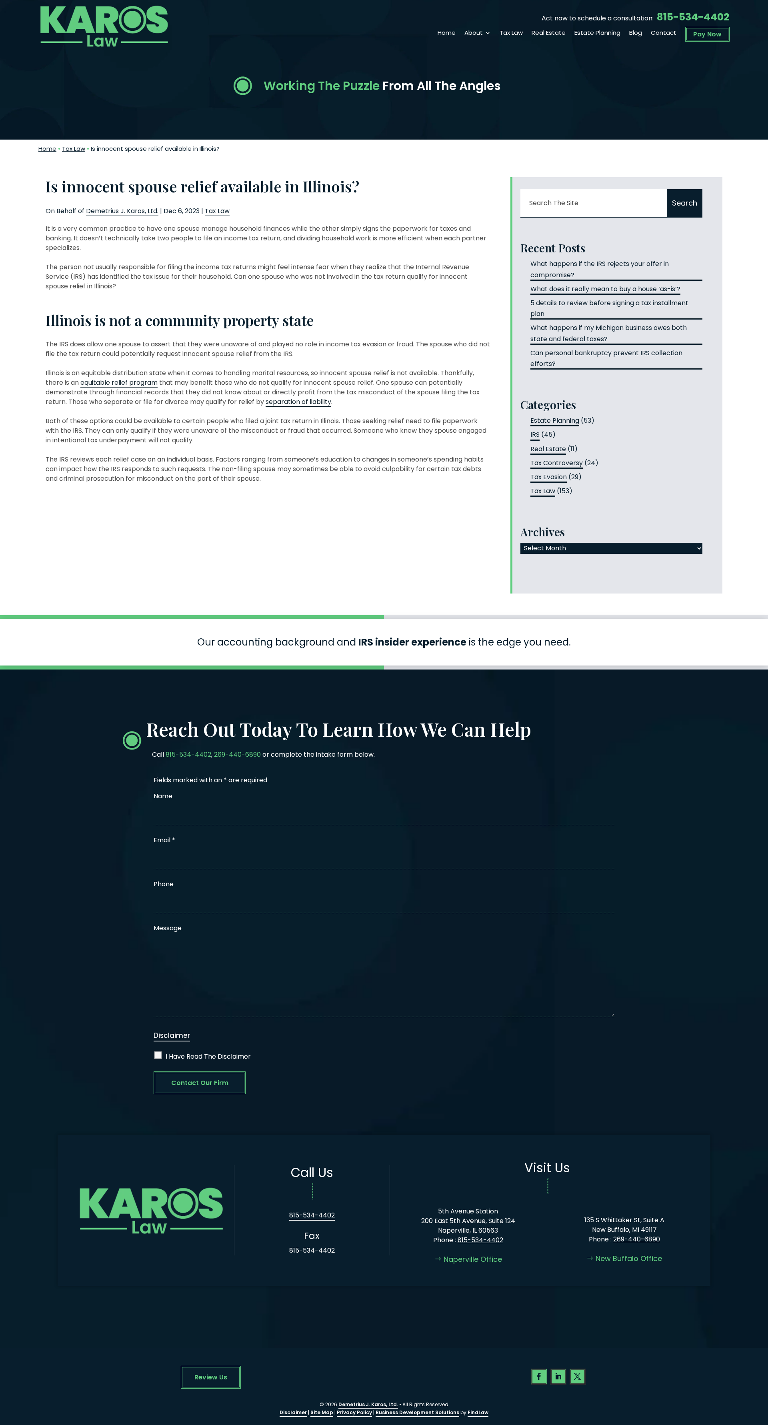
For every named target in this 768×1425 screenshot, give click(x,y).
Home (447, 33)
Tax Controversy (556, 463)
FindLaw (478, 1412)
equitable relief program (119, 382)
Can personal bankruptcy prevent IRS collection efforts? (606, 358)
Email (164, 840)
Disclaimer (172, 1035)
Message (168, 928)
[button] (760, 1367)
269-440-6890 (237, 754)
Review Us (210, 1377)
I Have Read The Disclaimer (208, 1056)
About (473, 33)
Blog (635, 33)
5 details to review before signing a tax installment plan (609, 308)
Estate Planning (597, 33)
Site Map (321, 1412)
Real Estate (549, 33)
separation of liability (298, 401)
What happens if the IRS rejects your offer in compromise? (599, 269)
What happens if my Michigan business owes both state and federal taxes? (608, 333)
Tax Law (511, 33)
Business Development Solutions (417, 1412)
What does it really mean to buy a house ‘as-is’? (605, 289)
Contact (663, 33)
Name (163, 796)
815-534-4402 (693, 17)
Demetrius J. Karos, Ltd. (122, 211)
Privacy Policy (354, 1412)
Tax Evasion (548, 477)
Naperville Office (473, 1259)
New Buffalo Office (629, 1258)
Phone (164, 884)
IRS (535, 434)
